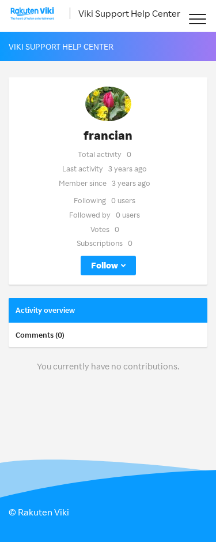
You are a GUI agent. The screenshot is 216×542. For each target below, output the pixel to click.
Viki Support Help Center (129, 13)
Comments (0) (40, 334)
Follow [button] (104, 265)
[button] (197, 19)
